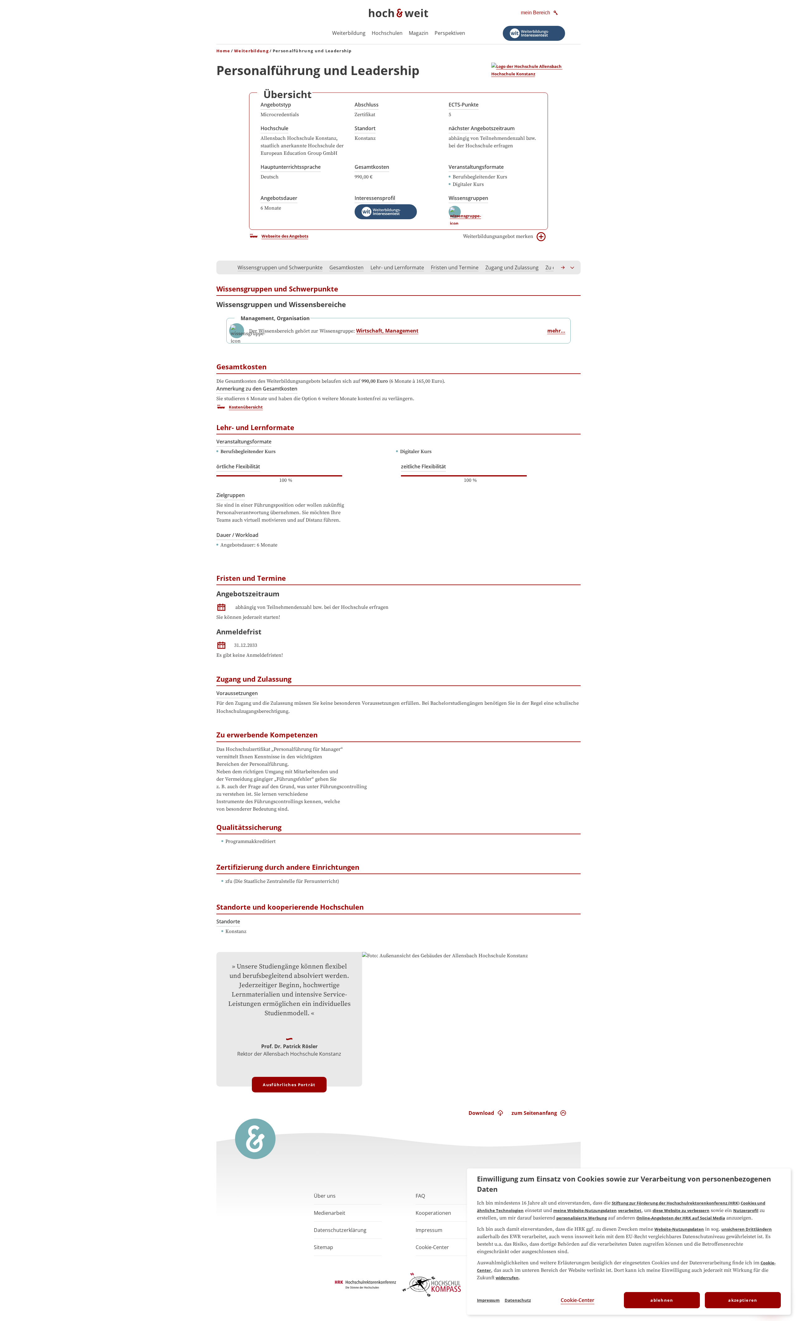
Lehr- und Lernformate (397, 267)
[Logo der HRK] (365, 1286)
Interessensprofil (375, 198)
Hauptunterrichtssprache (291, 166)
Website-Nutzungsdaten (679, 1229)
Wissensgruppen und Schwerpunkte (280, 267)
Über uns (325, 1195)
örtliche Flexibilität (238, 466)
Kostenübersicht (246, 407)
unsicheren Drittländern (746, 1229)
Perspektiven (450, 33)
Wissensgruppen (468, 198)
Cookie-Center (577, 1300)
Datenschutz (518, 1300)
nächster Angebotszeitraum (482, 128)
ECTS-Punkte (464, 104)
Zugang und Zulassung (512, 267)
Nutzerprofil (745, 1210)
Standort (365, 128)
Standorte (228, 921)
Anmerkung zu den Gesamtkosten (256, 388)
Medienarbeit (329, 1213)
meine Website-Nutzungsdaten (585, 1210)
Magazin (418, 33)
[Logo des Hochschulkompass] (431, 1298)
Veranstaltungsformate (476, 166)
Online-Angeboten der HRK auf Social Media (680, 1218)
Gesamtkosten (372, 166)
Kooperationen (433, 1213)
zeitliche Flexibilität (423, 466)
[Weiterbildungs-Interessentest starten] (534, 33)
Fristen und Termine (455, 267)
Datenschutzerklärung (340, 1230)
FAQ (420, 1195)
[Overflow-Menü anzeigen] (572, 267)
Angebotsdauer (279, 198)
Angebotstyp (276, 104)
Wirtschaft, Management (387, 330)
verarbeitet (629, 1210)
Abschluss (367, 104)
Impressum (429, 1230)
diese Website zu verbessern (681, 1210)
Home (223, 51)
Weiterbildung (348, 33)
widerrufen (507, 1278)
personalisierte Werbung (581, 1218)
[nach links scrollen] (224, 267)
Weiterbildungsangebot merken (498, 236)
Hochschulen (387, 33)
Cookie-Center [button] (432, 1247)
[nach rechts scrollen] (563, 267)
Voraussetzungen (237, 693)
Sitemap (323, 1247)
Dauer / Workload (237, 535)
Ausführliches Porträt (289, 1084)
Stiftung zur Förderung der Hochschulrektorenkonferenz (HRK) (675, 1203)
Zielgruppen (230, 495)
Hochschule (274, 128)
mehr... (556, 330)
